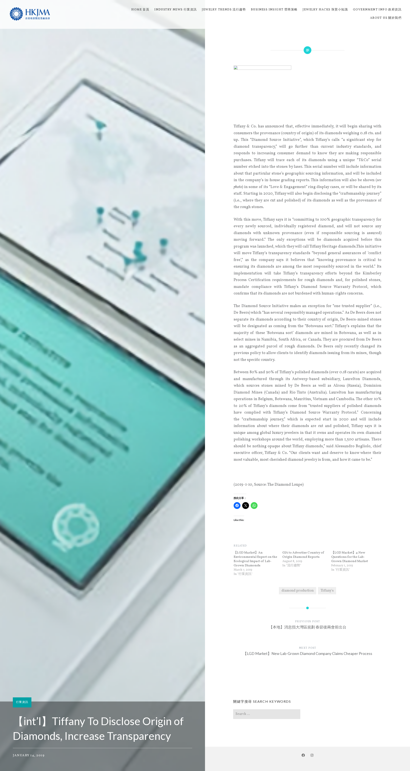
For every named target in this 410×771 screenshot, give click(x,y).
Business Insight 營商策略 (274, 10)
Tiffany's (327, 590)
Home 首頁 (140, 10)
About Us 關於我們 (385, 18)
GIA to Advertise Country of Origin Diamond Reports (303, 555)
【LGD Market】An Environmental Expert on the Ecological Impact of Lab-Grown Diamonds (255, 559)
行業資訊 (22, 702)
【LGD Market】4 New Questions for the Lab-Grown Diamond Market (349, 557)
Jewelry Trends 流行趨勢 (224, 10)
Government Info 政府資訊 (377, 10)
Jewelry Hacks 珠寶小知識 (325, 10)
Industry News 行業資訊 (175, 10)
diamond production (297, 590)
